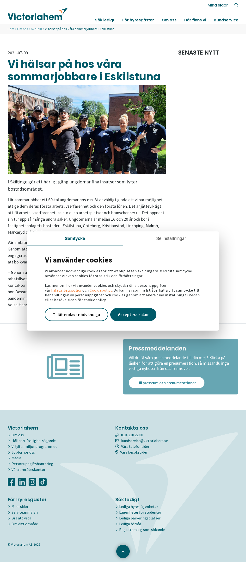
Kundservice (226, 20)
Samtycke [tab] (75, 238)
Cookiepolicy (101, 290)
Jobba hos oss (23, 452)
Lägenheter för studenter (140, 512)
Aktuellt (36, 29)
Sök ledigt (105, 20)
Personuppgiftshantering (32, 463)
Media (16, 458)
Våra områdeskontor (28, 469)
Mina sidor (218, 5)
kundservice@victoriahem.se (144, 440)
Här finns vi (195, 20)
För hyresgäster (138, 20)
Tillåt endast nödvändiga (76, 314)
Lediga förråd (130, 523)
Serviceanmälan (25, 512)
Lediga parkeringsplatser (139, 518)
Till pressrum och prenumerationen (167, 382)
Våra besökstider (134, 452)
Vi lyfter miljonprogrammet (34, 446)
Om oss (169, 20)
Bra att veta (21, 518)
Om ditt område (25, 523)
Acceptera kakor (133, 314)
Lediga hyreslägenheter (138, 506)
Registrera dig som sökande (142, 529)
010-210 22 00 (132, 434)
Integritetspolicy (66, 290)
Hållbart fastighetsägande (34, 440)
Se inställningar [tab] (171, 238)
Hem (11, 29)
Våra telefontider (135, 446)
